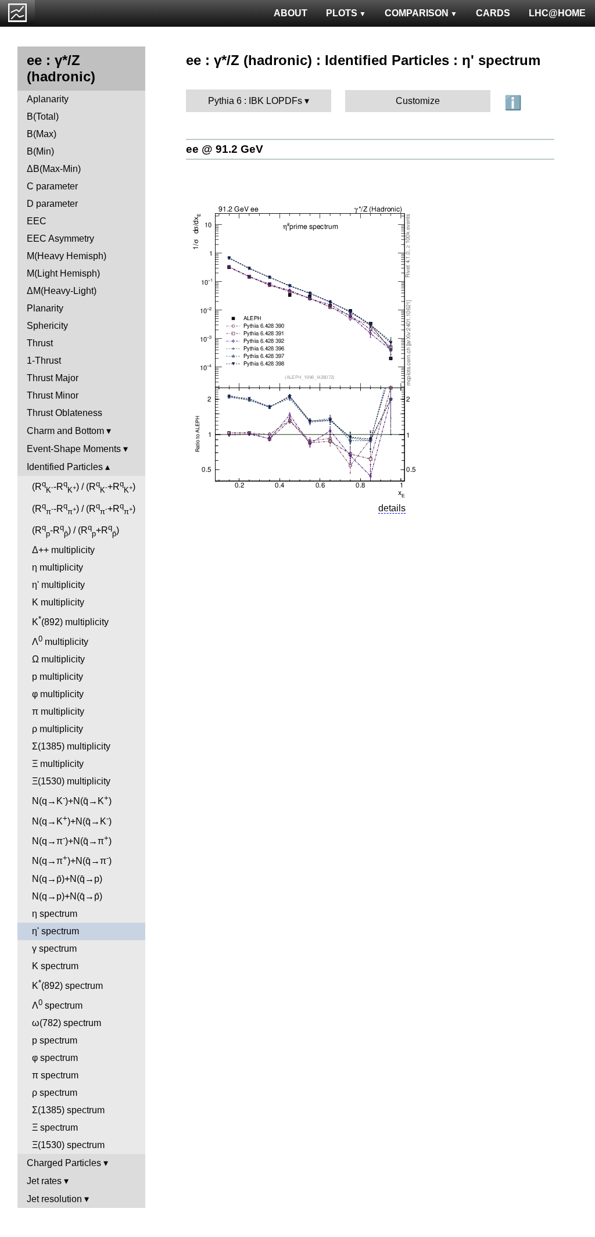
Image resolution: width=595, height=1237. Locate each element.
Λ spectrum (57, 1004)
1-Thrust (44, 360)
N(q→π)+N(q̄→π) (72, 840)
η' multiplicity (58, 585)
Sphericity (47, 326)
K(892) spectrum (67, 984)
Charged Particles (64, 1163)
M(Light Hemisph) (63, 273)
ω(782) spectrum (66, 1023)
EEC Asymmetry (60, 238)
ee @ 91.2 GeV (224, 149)
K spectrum (55, 966)
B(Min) (40, 151)
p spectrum (54, 1040)
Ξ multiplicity (58, 764)
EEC (36, 221)
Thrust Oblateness (64, 413)
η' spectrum (55, 931)
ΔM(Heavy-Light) (61, 291)
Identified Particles (65, 467)
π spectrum (55, 1075)
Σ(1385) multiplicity (71, 746)
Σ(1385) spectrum (68, 1110)
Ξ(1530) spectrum (68, 1145)
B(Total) (43, 116)
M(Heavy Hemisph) (66, 256)
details (392, 508)
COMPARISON (417, 13)
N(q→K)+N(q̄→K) (72, 800)
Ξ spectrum (55, 1127)
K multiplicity (58, 602)
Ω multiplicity (58, 659)
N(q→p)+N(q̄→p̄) (67, 896)
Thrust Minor (52, 395)
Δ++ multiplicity (63, 550)
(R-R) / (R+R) (83, 486)
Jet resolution (54, 1199)
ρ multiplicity (57, 729)
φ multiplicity (58, 694)
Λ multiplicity (60, 640)
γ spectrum (54, 948)
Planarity (45, 308)
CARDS (493, 13)
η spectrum (54, 914)
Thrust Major (52, 378)
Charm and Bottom (65, 431)
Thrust (40, 343)
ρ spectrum (54, 1093)
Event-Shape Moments (74, 449)
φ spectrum (55, 1058)
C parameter (52, 186)
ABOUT (290, 13)
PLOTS (341, 13)
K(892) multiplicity (70, 621)
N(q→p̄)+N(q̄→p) (67, 879)
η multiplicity (57, 567)
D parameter (52, 204)
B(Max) (41, 134)
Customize (418, 101)
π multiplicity (58, 711)
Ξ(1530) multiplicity (71, 781)
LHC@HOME (557, 13)
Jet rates (44, 1181)
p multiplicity (57, 677)
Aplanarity (48, 99)
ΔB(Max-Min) (54, 169)
